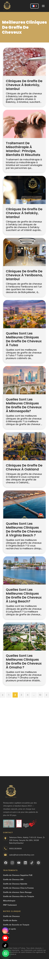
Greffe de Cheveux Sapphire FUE (17, 875)
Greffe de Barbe (10, 920)
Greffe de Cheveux (11, 916)
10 (40, 694)
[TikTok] (5, 945)
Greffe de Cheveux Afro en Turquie (18, 896)
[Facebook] (5, 862)
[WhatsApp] (5, 952)
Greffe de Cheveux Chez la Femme (18, 888)
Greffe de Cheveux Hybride (15, 884)
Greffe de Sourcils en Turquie (16, 925)
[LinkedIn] (25, 862)
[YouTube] (5, 938)
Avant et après (9, 929)
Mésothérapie (9, 901)
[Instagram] (5, 930)
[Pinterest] (38, 862)
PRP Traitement (10, 905)
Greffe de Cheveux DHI (13, 879)
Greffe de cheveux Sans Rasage (17, 892)
